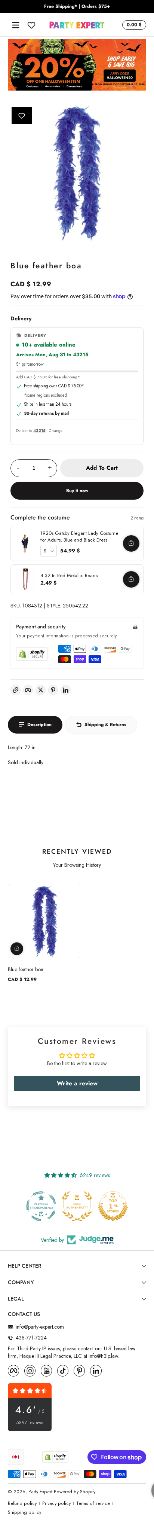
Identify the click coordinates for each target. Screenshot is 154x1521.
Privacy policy (56, 1503)
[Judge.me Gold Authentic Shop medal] (41, 1206)
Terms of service (93, 1503)
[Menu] (16, 25)
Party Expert (40, 1491)
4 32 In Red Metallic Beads (69, 575)
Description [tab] (39, 724)
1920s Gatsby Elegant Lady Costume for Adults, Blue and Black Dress (79, 536)
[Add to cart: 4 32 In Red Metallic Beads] (131, 579)
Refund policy (22, 1503)
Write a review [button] (77, 1083)
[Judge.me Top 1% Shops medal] (77, 1206)
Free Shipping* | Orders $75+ (77, 6)
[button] (133, 25)
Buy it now (77, 490)
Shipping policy (24, 1512)
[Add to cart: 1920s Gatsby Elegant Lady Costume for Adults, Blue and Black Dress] (131, 543)
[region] (77, 6)
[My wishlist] (31, 25)
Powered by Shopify (74, 1491)
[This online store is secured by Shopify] (31, 654)
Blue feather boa (25, 969)
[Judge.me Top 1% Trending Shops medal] (113, 1206)
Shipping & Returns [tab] (105, 724)
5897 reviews (29, 1423)
